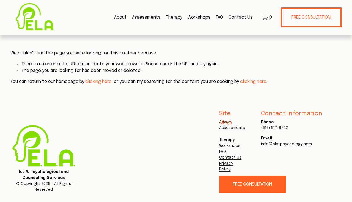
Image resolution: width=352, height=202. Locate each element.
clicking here (98, 81)
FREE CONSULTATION (311, 17)
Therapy (174, 17)
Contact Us (241, 17)
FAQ (219, 17)
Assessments (146, 17)
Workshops (199, 17)
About (120, 17)
